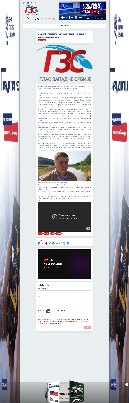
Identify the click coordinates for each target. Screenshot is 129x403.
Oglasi (67, 26)
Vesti (61, 26)
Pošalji (88, 327)
